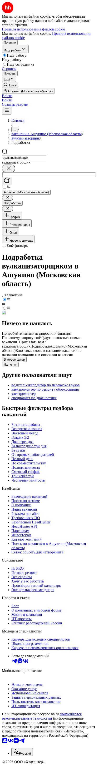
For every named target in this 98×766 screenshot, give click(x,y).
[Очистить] (8, 168)
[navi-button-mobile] (6, 110)
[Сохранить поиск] (6, 181)
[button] (7, 96)
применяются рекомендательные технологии (42, 716)
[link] (10, 85)
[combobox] (24, 157)
